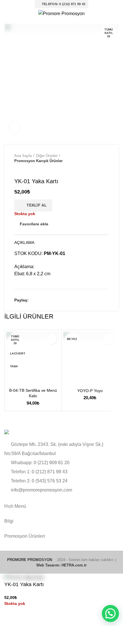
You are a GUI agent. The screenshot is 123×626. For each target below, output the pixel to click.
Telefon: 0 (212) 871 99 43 (64, 4)
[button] (110, 613)
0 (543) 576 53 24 (50, 480)
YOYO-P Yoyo (90, 390)
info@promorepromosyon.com (41, 490)
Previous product (17, 169)
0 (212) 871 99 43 (50, 471)
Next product (28, 169)
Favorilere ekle (34, 224)
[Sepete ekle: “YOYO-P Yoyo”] (68, 379)
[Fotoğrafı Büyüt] (14, 127)
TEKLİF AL (35, 205)
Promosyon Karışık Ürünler (38, 161)
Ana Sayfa (23, 156)
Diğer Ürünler (46, 156)
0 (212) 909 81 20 (52, 462)
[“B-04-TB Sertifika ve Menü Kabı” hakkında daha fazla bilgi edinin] (11, 379)
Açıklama (24, 242)
